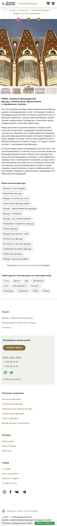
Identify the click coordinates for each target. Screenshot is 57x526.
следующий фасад (53, 63)
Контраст (35, 286)
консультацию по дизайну (28, 265)
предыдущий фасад (3, 63)
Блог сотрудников (10, 473)
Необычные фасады (12, 254)
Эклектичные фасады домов (16, 203)
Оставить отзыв (9, 483)
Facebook (10, 492)
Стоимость (7, 327)
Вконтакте (17, 492)
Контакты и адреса (10, 478)
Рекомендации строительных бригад (19, 323)
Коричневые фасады (12, 193)
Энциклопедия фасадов (13, 413)
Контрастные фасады (13, 239)
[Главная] (4, 10)
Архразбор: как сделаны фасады (17, 409)
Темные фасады (10, 229)
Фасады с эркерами (12, 213)
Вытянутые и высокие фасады (17, 244)
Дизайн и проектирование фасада (17, 318)
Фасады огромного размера (15, 259)
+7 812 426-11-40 (10, 366)
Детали (17, 281)
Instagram (4, 492)
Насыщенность (20, 286)
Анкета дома (8, 441)
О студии (6, 469)
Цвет (26, 281)
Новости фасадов (10, 418)
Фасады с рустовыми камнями (17, 218)
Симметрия (23, 291)
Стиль (6, 281)
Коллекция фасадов (28, 3)
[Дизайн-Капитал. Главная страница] (10, 4)
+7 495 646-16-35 (10, 362)
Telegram (24, 492)
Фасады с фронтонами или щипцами (19, 208)
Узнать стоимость (44, 523)
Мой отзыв (7, 451)
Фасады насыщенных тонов (15, 234)
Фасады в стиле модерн (14, 188)
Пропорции (9, 291)
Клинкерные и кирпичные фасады (18, 223)
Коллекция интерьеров (12, 404)
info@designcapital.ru (12, 379)
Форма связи (14, 348)
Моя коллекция (9, 446)
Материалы (38, 281)
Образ (35, 291)
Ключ (6, 286)
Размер (46, 291)
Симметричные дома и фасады (17, 249)
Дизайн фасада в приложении (15, 423)
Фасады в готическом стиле (15, 198)
